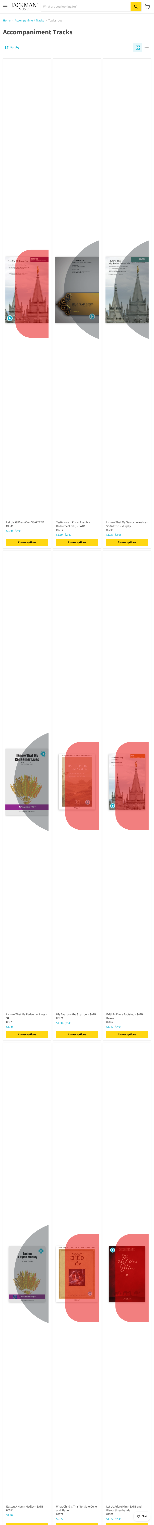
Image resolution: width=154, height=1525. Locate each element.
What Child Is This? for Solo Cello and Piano (76, 1509)
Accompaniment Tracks (29, 20)
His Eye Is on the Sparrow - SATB (76, 1014)
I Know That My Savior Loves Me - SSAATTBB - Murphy (127, 524)
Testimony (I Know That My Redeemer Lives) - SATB (73, 524)
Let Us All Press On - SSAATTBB (25, 522)
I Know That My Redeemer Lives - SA (26, 1016)
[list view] (146, 47)
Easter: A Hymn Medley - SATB (24, 1507)
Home (6, 20)
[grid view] (137, 47)
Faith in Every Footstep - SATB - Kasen (125, 1016)
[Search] (136, 6)
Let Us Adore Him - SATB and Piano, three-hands (124, 1509)
